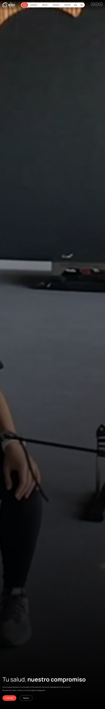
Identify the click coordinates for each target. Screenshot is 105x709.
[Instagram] (97, 4)
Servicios (44, 5)
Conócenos (33, 5)
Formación (56, 5)
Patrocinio (67, 5)
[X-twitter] (101, 4)
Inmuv (24, 5)
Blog (75, 5)
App (81, 5)
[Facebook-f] (92, 4)
